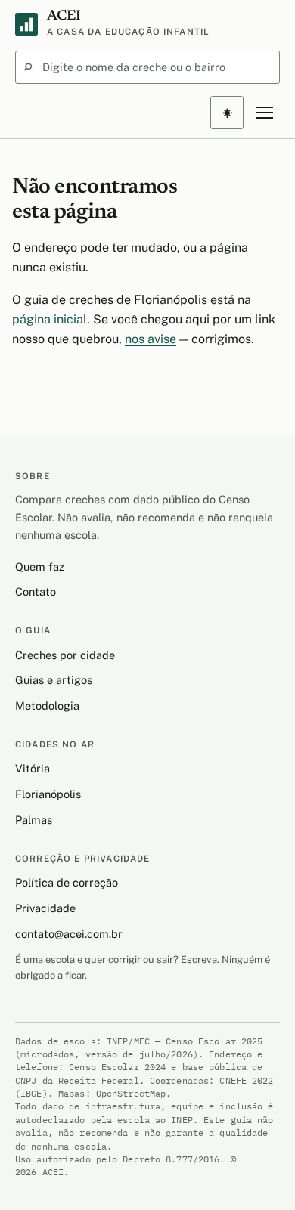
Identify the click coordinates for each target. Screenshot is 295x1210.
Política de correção (66, 882)
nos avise (150, 339)
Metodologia (47, 705)
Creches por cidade (65, 654)
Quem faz (39, 566)
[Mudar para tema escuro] (227, 112)
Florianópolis (48, 794)
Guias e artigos (53, 679)
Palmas (33, 819)
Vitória (32, 768)
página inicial (49, 319)
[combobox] (147, 67)
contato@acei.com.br (69, 933)
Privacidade (45, 908)
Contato (35, 591)
